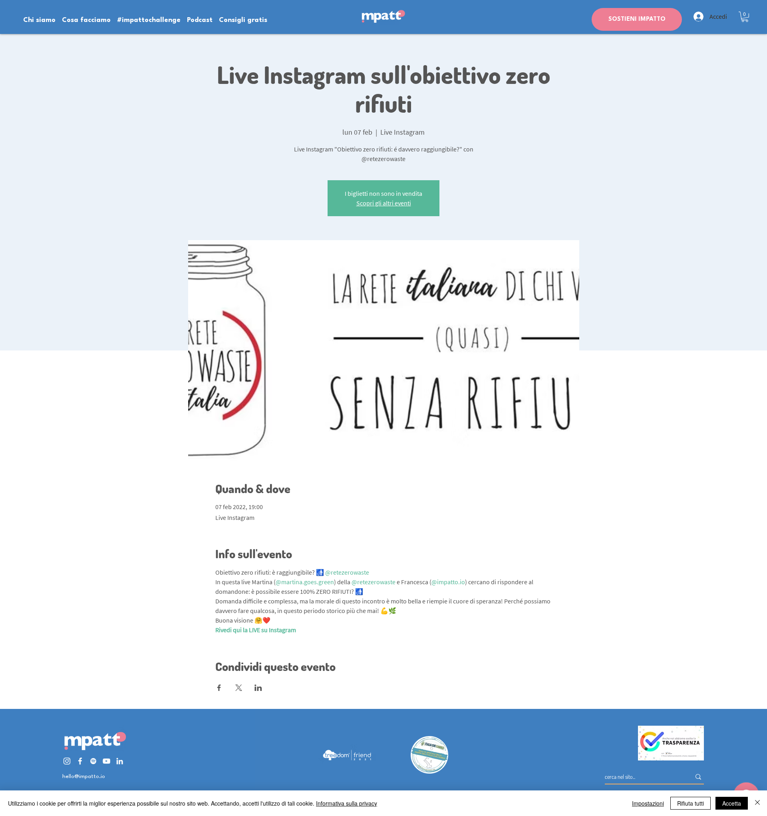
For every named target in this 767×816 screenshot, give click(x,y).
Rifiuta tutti (690, 803)
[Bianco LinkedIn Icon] (119, 761)
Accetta (731, 803)
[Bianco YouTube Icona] (106, 761)
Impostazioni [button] (648, 803)
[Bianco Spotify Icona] (93, 761)
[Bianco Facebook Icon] (80, 761)
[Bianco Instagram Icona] (67, 761)
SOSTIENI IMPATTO (637, 19)
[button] (745, 17)
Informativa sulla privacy (346, 803)
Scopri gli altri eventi (383, 203)
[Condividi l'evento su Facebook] (219, 688)
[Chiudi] (757, 803)
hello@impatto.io (83, 776)
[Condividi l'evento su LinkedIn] (258, 688)
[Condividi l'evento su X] (238, 688)
